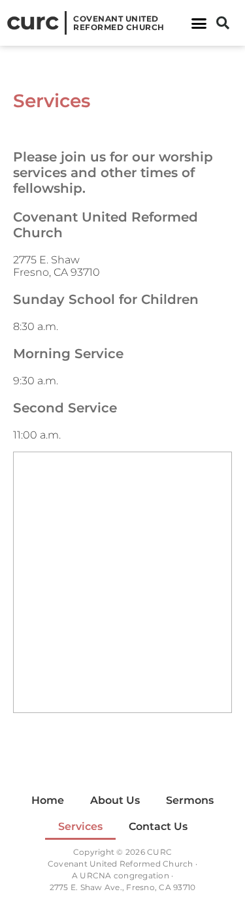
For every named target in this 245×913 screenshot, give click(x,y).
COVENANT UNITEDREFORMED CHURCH (119, 23)
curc (32, 21)
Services (80, 826)
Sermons (190, 800)
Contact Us (158, 826)
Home (47, 800)
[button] (199, 22)
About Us (115, 800)
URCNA (95, 875)
